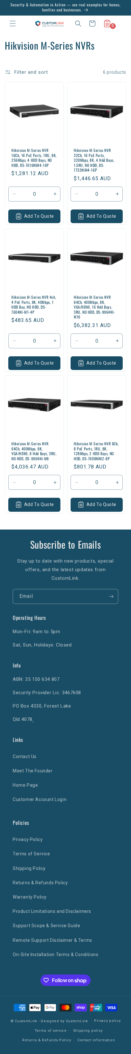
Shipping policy (88, 1031)
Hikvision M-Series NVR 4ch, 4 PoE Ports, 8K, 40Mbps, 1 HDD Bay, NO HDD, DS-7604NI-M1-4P (33, 304)
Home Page (25, 785)
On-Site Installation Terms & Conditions (55, 954)
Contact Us (25, 756)
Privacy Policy (28, 839)
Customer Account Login (39, 799)
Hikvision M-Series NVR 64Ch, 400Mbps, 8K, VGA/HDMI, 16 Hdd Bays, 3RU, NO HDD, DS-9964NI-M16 (94, 307)
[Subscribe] (111, 596)
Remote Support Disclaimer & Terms (52, 940)
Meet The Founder (33, 770)
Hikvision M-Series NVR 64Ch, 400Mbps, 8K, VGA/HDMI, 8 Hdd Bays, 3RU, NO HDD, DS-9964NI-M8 (34, 451)
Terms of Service (31, 853)
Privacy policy (107, 1021)
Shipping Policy (29, 868)
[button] (13, 24)
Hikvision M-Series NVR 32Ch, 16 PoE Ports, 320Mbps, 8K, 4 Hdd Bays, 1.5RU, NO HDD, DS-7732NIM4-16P (94, 160)
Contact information (96, 1040)
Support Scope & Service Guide (46, 925)
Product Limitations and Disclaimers (52, 911)
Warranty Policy (30, 897)
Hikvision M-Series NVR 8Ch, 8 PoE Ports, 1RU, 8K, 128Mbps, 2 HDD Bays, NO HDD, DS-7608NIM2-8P (96, 451)
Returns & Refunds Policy (40, 882)
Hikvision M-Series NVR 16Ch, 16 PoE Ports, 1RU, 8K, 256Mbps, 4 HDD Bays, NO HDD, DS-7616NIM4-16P (34, 158)
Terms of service (51, 1031)
